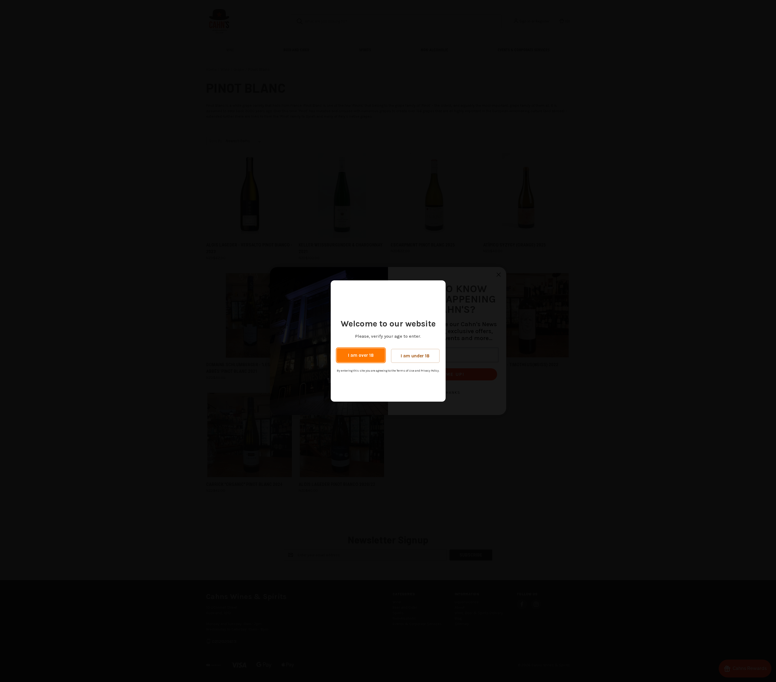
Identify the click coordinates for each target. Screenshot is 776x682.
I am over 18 (361, 355)
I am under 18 (415, 356)
